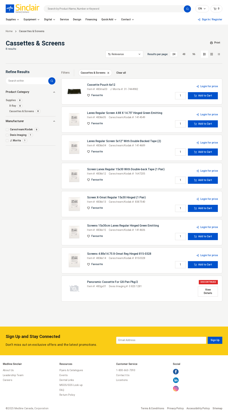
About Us (8, 370)
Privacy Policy (175, 408)
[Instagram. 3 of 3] (176, 390)
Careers (7, 380)
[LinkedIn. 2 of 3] (176, 382)
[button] (187, 8)
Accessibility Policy (198, 408)
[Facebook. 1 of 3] (176, 373)
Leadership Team (13, 375)
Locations (122, 380)
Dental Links (66, 380)
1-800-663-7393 (125, 370)
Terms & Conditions (152, 408)
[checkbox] (31, 100)
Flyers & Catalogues (71, 370)
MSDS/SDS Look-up (71, 385)
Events (63, 375)
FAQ (61, 390)
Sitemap (217, 408)
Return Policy (67, 394)
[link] (22, 8)
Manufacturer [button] (15, 121)
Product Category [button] (17, 92)
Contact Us (122, 375)
